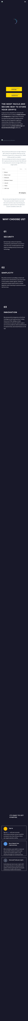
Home (12, 4)
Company (19, 4)
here (9, 832)
